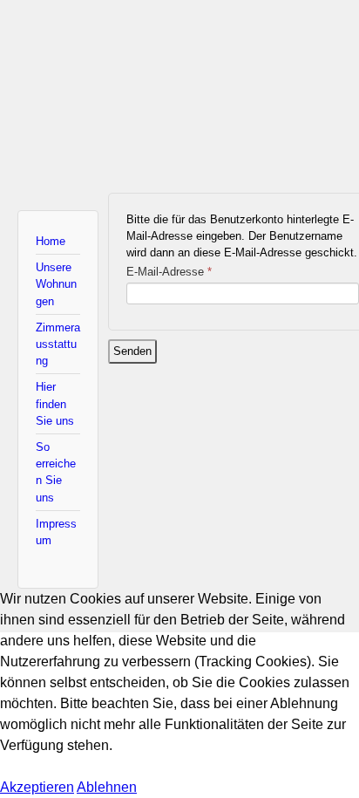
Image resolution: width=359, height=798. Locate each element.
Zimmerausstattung (58, 344)
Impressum (56, 532)
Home (50, 241)
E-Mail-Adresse (169, 271)
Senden (132, 351)
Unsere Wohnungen (56, 284)
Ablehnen (107, 787)
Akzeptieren (37, 787)
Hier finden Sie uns (55, 403)
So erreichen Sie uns (56, 472)
